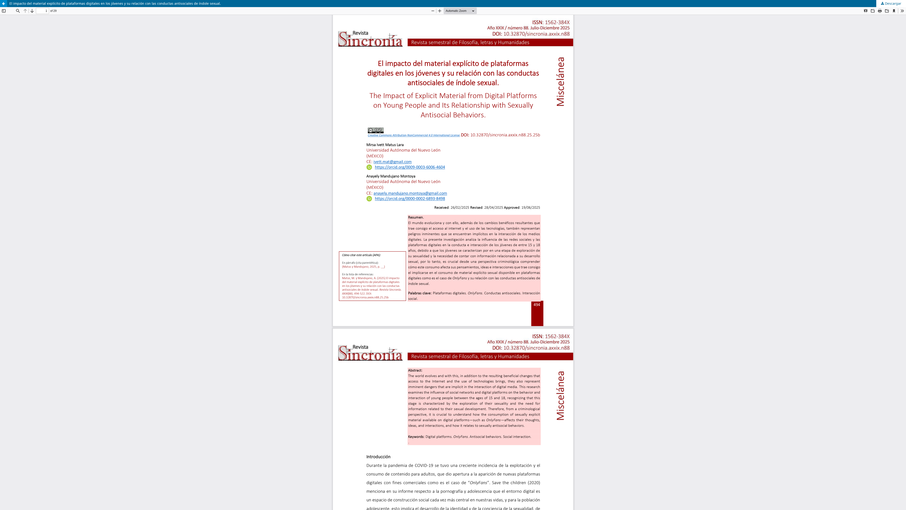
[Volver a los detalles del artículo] (3, 3)
